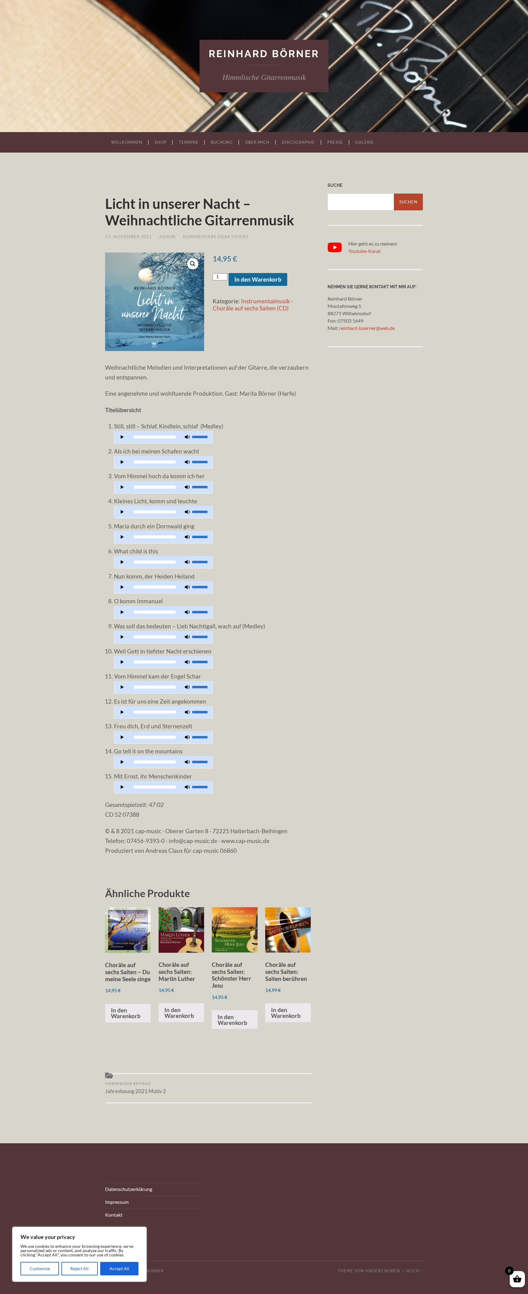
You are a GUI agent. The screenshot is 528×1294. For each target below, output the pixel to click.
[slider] (200, 436)
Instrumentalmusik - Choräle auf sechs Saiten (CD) (253, 305)
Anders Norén (382, 1270)
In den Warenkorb (257, 279)
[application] (163, 437)
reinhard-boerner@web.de (367, 328)
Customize (40, 1268)
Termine (189, 142)
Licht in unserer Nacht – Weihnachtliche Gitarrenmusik (199, 211)
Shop (161, 142)
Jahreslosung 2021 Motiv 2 (135, 1087)
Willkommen (126, 142)
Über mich (257, 142)
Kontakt (114, 1215)
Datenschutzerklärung (128, 1189)
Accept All (119, 1268)
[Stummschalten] (187, 437)
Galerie (364, 142)
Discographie (298, 142)
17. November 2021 (128, 236)
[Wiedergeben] (122, 437)
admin (167, 236)
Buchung (222, 142)
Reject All (79, 1268)
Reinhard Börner (264, 53)
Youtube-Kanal (364, 251)
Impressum (117, 1202)
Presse (335, 142)
